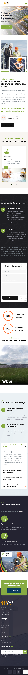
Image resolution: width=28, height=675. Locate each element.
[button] (11, 184)
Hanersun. (20, 511)
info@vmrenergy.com (6, 612)
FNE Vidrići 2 (6, 382)
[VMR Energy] (6, 3)
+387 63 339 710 (13, 119)
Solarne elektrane (6, 380)
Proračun (7, 159)
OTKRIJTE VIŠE (6, 27)
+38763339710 (5, 614)
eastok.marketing (19, 668)
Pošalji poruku (10, 297)
